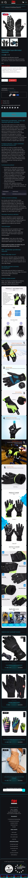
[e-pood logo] (13, 2)
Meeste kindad (11, 90)
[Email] (17, 107)
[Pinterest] (7, 107)
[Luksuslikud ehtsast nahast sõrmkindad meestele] (14, 760)
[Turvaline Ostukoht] (8, 868)
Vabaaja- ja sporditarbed (8, 662)
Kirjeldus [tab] (14, 114)
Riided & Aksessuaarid (10, 6)
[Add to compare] (24, 638)
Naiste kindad (21, 662)
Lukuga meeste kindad (14, 702)
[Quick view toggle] (24, 641)
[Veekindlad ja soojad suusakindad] (14, 648)
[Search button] (23, 790)
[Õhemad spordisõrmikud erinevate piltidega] (14, 723)
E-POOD (3, 6)
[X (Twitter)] (4, 107)
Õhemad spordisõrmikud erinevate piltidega (14, 739)
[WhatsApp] (15, 107)
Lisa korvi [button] (20, 667)
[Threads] (12, 107)
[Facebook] (2, 107)
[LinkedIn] (10, 107)
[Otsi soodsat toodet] (5, 2)
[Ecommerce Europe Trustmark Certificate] (20, 868)
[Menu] (2, 2)
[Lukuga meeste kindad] (14, 686)
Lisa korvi (12, 80)
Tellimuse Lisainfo (5, 65)
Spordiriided (14, 663)
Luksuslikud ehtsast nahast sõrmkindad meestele (14, 777)
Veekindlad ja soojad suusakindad (14, 665)
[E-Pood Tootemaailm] (14, 802)
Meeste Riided (18, 6)
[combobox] (12, 790)
